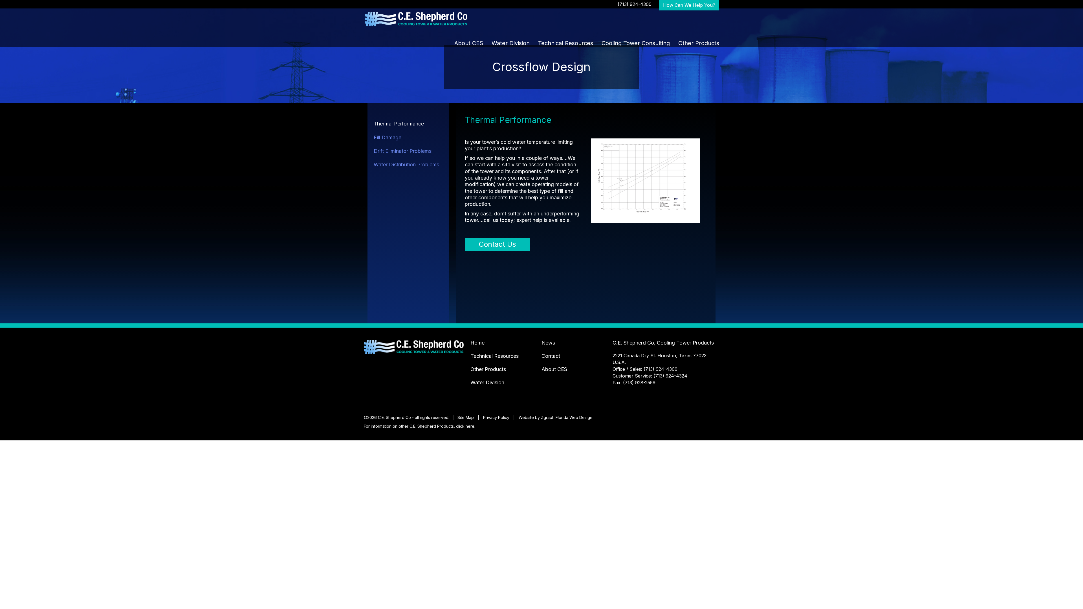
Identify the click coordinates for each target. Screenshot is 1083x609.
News (548, 343)
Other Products (698, 43)
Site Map (465, 417)
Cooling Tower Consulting (636, 43)
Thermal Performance (399, 124)
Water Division (511, 43)
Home (477, 343)
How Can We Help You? (689, 5)
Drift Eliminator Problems (403, 151)
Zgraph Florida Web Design (566, 417)
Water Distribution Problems (406, 164)
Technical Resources (565, 43)
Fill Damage (387, 137)
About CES (468, 43)
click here (465, 426)
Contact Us (497, 244)
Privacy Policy (496, 417)
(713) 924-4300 (634, 4)
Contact (551, 356)
